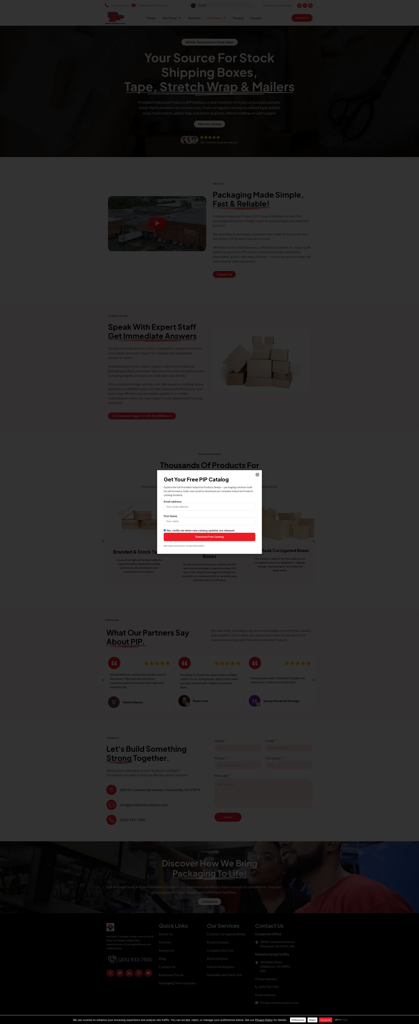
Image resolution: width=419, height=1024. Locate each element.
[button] (257, 474)
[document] (209, 512)
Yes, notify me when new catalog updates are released (200, 530)
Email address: (173, 501)
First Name (170, 516)
